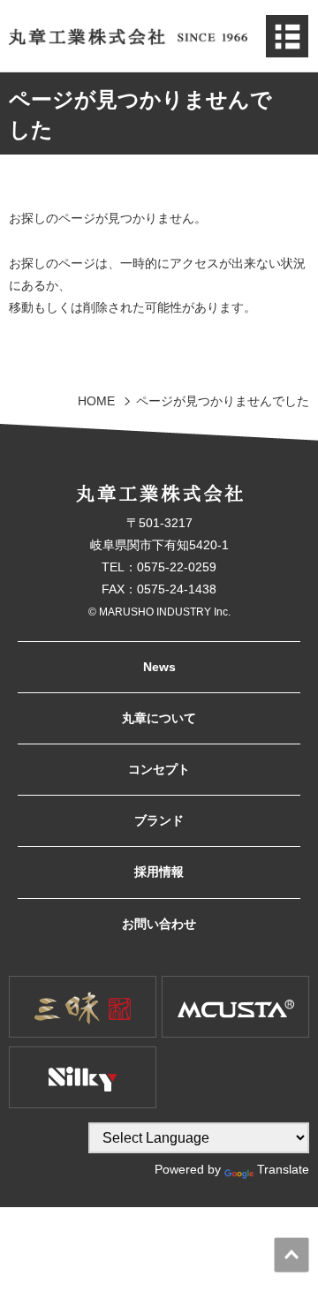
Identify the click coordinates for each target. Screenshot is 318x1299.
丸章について (159, 718)
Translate (283, 1169)
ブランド (159, 820)
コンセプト (159, 769)
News (159, 667)
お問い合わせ (159, 924)
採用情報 (159, 872)
